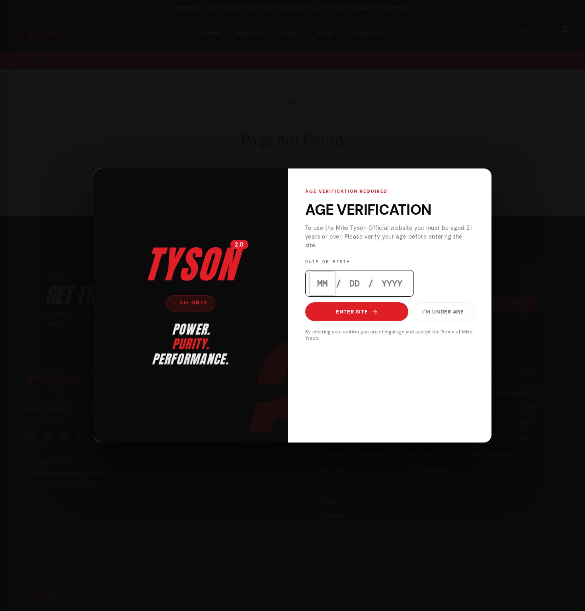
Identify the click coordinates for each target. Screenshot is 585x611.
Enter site (352, 312)
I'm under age (443, 312)
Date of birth (327, 262)
